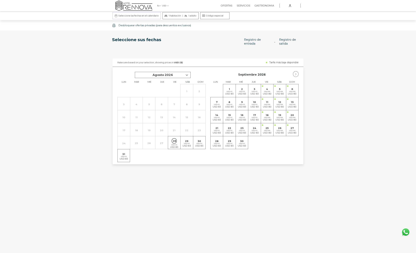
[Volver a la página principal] (133, 5)
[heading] (175, 42)
